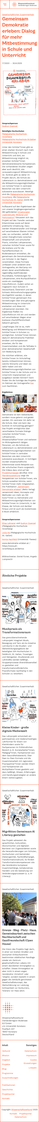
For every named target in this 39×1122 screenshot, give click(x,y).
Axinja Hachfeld (9, 539)
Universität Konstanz (12, 142)
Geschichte (7, 1089)
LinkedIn (33, 1068)
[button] (5, 4)
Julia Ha (6, 532)
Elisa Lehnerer (9, 523)
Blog (4, 1069)
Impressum (31, 1055)
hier (32, 383)
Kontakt (6, 1098)
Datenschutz (31, 1051)
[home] (23, 4)
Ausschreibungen (10, 1078)
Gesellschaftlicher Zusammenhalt (18, 14)
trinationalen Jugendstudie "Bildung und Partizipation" (16, 215)
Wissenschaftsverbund (21, 1109)
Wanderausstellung (11, 475)
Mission (5, 1055)
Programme (7, 1073)
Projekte (6, 1064)
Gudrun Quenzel (28, 523)
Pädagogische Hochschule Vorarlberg (14, 135)
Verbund (6, 1051)
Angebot (6, 1060)
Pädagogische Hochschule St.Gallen (19, 139)
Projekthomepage (10, 473)
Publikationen (8, 1085)
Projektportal (8, 1094)
